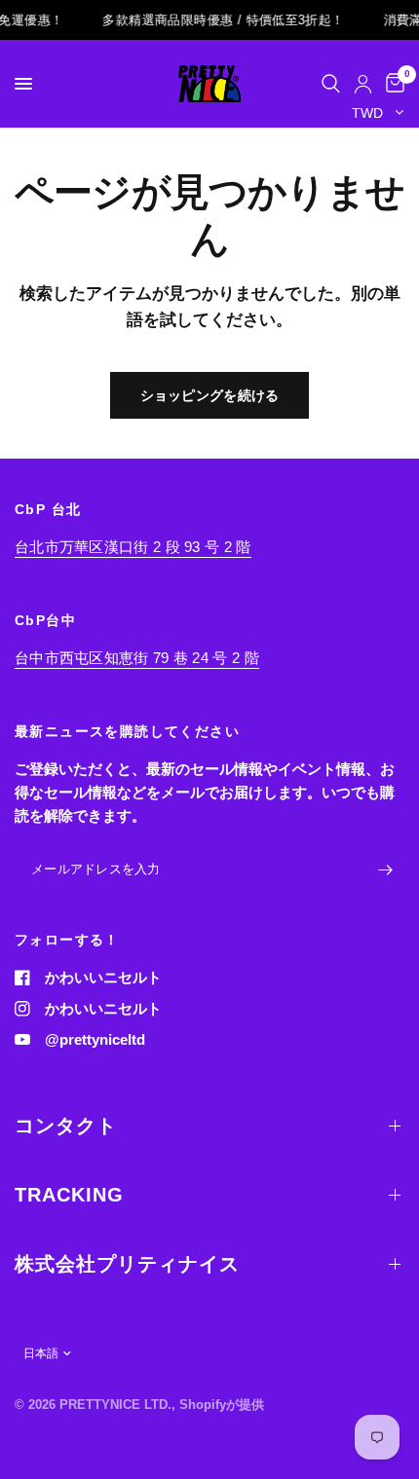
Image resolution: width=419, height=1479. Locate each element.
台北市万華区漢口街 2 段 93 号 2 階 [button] (133, 546)
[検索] (331, 84)
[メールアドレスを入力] (384, 870)
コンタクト (66, 1125)
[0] (391, 84)
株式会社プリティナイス (127, 1264)
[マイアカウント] (363, 84)
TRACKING (69, 1194)
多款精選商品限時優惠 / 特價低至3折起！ (219, 20)
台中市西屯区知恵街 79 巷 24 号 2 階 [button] (137, 657)
